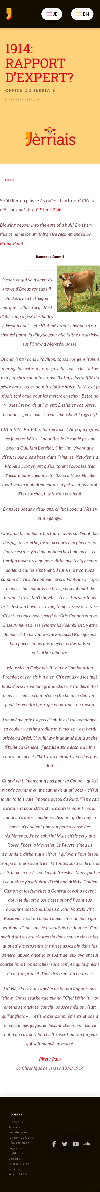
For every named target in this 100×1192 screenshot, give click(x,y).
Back (10, 180)
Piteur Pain (49, 209)
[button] (51, 14)
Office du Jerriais (30, 90)
